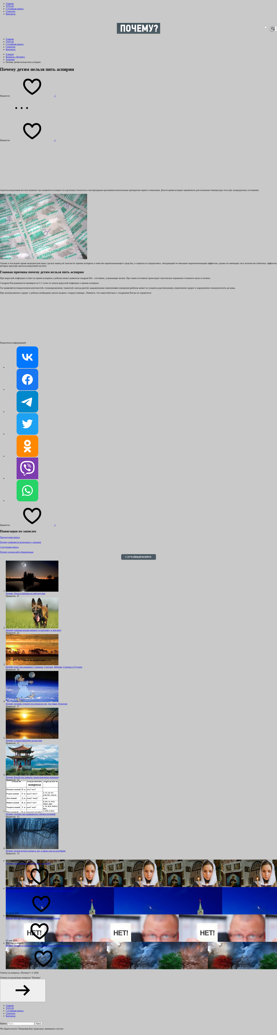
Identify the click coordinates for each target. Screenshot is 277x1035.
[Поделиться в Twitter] (27, 434)
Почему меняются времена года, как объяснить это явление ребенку (39, 945)
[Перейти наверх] (23, 990)
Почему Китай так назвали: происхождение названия (32, 777)
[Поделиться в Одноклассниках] (27, 456)
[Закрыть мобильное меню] (1, 1021)
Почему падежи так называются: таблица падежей (30, 814)
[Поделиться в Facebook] (27, 389)
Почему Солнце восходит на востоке (24, 740)
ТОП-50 (10, 6)
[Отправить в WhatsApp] (27, 500)
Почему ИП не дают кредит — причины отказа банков (33, 918)
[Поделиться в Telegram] (27, 411)
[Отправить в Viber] (27, 478)
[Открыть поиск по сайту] (272, 28)
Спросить (10, 11)
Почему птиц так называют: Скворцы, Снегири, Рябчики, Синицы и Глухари (44, 667)
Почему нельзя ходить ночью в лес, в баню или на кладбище (35, 851)
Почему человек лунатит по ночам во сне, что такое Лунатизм (36, 704)
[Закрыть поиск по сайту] (1, 1034)
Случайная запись (15, 8)
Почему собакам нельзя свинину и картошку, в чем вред (33, 630)
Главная (10, 3)
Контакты (10, 14)
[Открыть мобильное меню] (276, 28)
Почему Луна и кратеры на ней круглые (25, 593)
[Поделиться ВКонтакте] (27, 367)
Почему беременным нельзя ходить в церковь (28, 863)
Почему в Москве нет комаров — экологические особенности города (40, 891)
